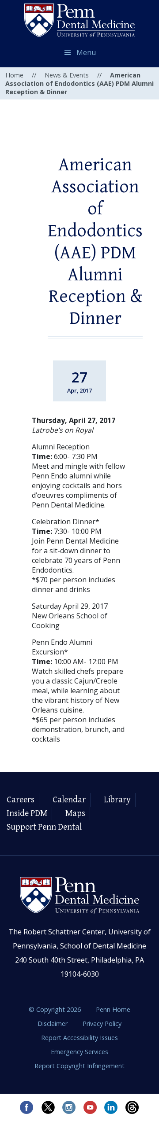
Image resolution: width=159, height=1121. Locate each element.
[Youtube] (90, 1107)
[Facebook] (26, 1107)
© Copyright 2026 (55, 1009)
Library (117, 800)
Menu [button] (86, 52)
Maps (75, 814)
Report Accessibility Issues (79, 1037)
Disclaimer (53, 1023)
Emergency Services (79, 1051)
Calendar (69, 800)
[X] (48, 1107)
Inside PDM (27, 814)
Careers (20, 800)
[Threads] (132, 1107)
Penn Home (113, 1009)
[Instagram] (69, 1107)
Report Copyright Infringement (79, 1066)
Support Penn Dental (44, 827)
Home (14, 75)
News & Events (67, 75)
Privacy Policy (102, 1023)
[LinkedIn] (111, 1107)
